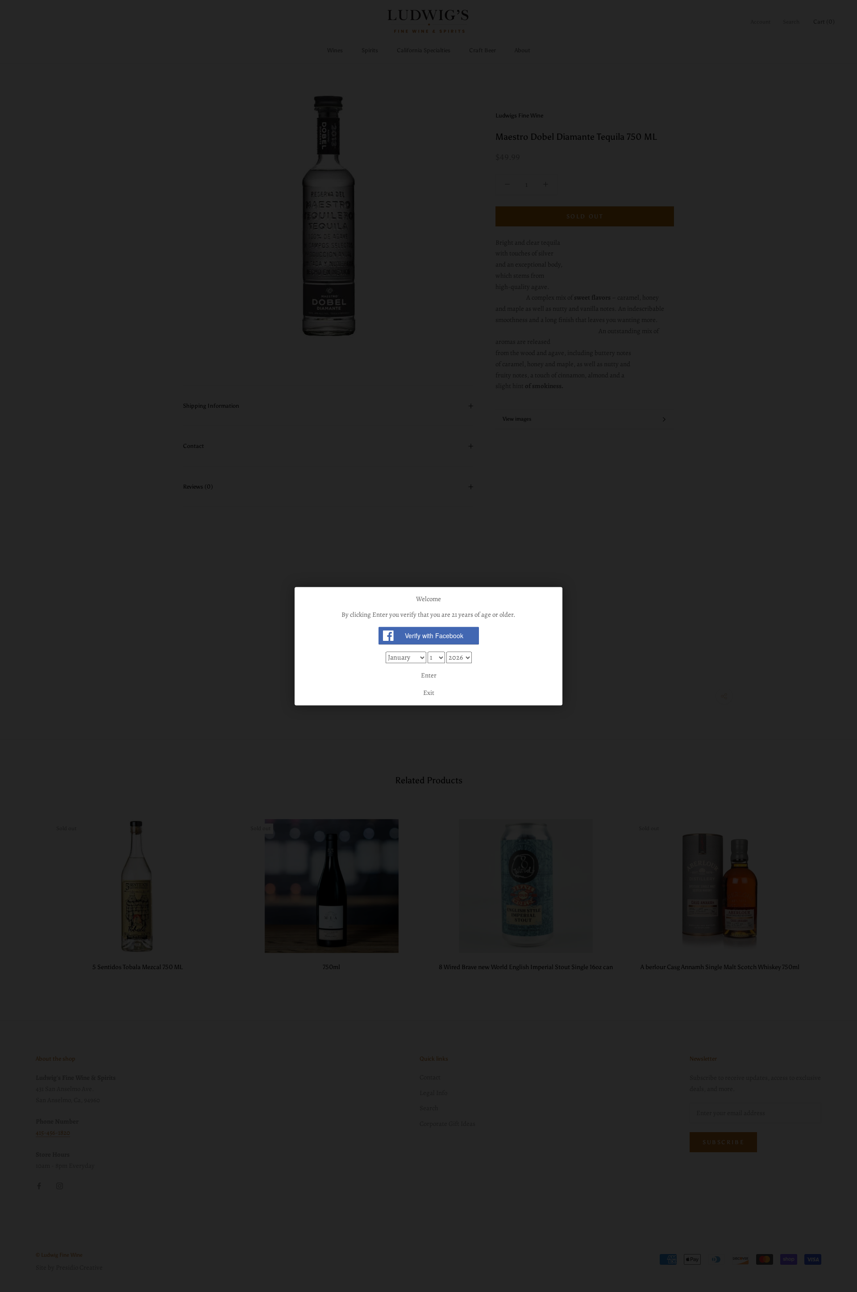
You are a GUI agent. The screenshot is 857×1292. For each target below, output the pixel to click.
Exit (428, 692)
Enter (429, 675)
